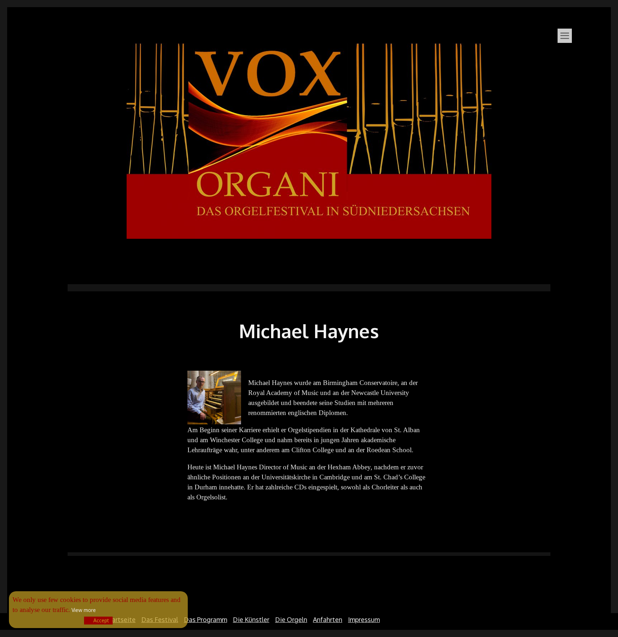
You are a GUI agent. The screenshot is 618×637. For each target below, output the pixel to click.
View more (84, 610)
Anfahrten (327, 619)
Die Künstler (251, 619)
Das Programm (205, 619)
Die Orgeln (291, 619)
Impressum (364, 619)
